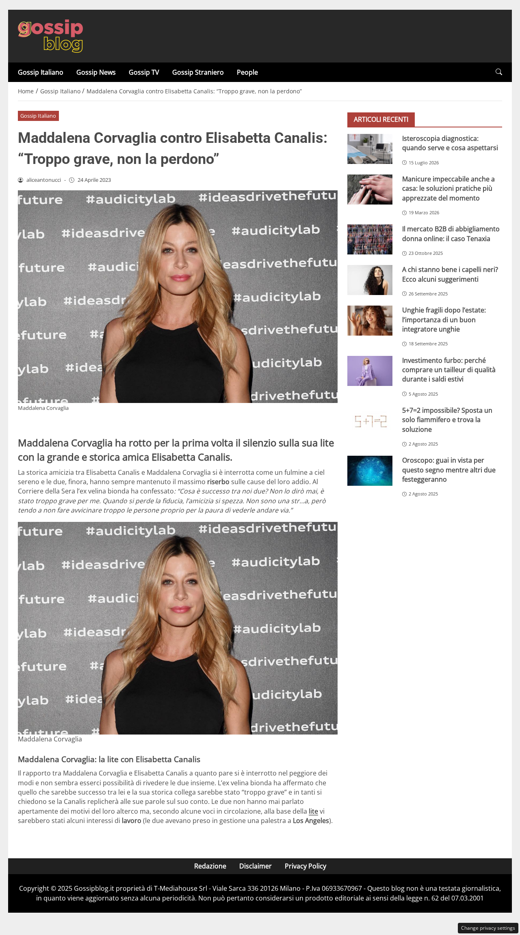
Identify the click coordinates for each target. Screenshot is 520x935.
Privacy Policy (305, 866)
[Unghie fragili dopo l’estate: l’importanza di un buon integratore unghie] (369, 321)
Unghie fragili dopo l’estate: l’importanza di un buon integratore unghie (444, 320)
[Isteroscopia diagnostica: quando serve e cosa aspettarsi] (369, 149)
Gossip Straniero (198, 72)
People (247, 72)
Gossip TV (144, 72)
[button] (499, 72)
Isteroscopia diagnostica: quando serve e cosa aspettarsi (450, 143)
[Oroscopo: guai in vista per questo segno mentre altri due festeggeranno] (369, 471)
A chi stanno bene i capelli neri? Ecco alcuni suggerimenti (450, 274)
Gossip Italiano (40, 72)
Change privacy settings (488, 927)
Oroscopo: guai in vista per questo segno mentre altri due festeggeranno (449, 470)
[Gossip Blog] (50, 35)
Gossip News (96, 72)
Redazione (210, 866)
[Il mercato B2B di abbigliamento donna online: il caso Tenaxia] (369, 239)
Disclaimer (255, 866)
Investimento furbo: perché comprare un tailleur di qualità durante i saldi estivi (449, 370)
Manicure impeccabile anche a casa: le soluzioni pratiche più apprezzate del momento (448, 189)
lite (313, 811)
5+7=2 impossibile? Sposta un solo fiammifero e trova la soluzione (447, 420)
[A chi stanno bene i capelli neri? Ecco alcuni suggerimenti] (369, 280)
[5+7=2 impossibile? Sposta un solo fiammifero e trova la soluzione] (369, 421)
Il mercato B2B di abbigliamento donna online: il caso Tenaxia (451, 233)
